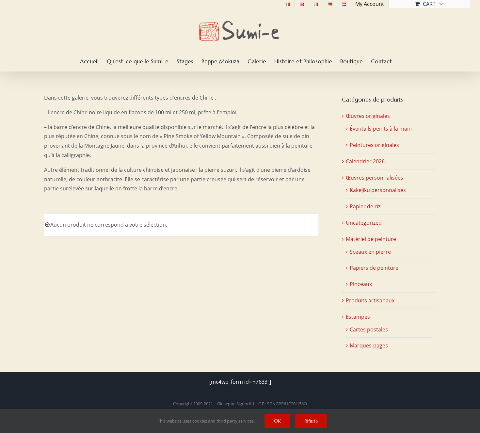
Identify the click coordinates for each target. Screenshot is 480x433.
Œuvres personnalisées (374, 177)
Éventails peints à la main (381, 128)
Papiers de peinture (374, 267)
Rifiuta (311, 421)
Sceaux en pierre (370, 251)
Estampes (358, 316)
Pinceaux (361, 284)
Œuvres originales (368, 116)
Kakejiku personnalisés (378, 190)
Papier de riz (365, 206)
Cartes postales (369, 329)
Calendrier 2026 (365, 161)
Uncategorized (364, 222)
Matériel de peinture (371, 239)
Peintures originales (374, 145)
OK (277, 421)
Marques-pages (369, 345)
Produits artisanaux (370, 300)
